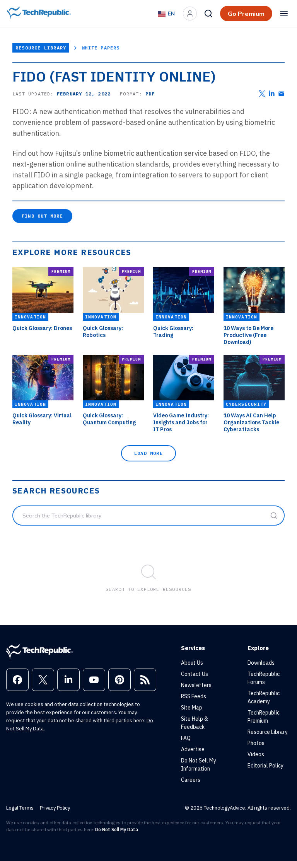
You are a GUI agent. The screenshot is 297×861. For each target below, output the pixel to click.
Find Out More (42, 216)
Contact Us (194, 673)
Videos (256, 754)
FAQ (186, 738)
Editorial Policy (265, 765)
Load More (148, 453)
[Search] (208, 13)
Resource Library (40, 48)
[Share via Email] (281, 93)
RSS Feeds (193, 696)
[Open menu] (284, 13)
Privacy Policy (55, 808)
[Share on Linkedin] (271, 93)
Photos (256, 743)
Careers (190, 779)
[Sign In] (190, 13)
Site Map (191, 707)
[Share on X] (262, 93)
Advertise (193, 749)
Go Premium (246, 13)
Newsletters (196, 685)
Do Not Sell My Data (116, 829)
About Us (192, 662)
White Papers (100, 48)
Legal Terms (20, 808)
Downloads (261, 662)
